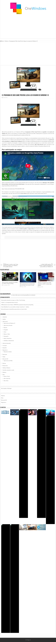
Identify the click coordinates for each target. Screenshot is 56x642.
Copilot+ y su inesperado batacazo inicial (9, 302)
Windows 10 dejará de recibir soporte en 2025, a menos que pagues (44, 284)
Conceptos (5, 345)
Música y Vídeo (7, 334)
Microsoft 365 (5, 358)
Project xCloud (7, 376)
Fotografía (6, 329)
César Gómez (5, 97)
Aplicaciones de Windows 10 (9, 323)
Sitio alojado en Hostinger (6, 388)
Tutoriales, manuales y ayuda (8, 370)
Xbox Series (6, 380)
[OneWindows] (28, 8)
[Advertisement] (28, 27)
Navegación (6, 336)
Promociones (5, 365)
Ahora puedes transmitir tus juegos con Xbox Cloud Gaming (10, 283)
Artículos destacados (7, 343)
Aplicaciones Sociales (8, 325)
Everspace (52, 184)
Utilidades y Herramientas (9, 340)
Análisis (4, 319)
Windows (6, 41)
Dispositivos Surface (8, 351)
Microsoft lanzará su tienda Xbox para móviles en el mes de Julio (27, 284)
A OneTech (5, 317)
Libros (5, 331)
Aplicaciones (5, 321)
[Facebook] (25, 640)
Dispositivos (5, 350)
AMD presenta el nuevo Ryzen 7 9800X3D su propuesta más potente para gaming (17, 304)
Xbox (4, 374)
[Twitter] (27, 640)
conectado (22, 295)
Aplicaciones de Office (8, 360)
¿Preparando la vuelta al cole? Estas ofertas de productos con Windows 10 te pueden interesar (10, 265)
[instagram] (30, 640)
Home (2, 41)
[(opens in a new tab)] (5, 412)
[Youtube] (28, 640)
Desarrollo (5, 347)
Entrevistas (5, 354)
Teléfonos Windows (6, 367)
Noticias (4, 363)
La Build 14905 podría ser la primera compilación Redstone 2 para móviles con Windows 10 (46, 265)
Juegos (4, 356)
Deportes (5, 327)
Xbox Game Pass (7, 378)
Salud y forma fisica (7, 338)
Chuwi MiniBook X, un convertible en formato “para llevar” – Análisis (15, 306)
